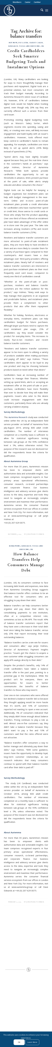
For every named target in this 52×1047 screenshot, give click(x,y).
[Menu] (46, 10)
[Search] (40, 10)
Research (13, 46)
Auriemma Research (17, 417)
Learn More (32, 1042)
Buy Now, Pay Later (18, 43)
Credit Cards (36, 43)
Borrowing (15, 546)
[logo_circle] (24, 10)
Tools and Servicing (29, 46)
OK (19, 1042)
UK (42, 46)
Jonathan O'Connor (35, 534)
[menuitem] (17, 2)
